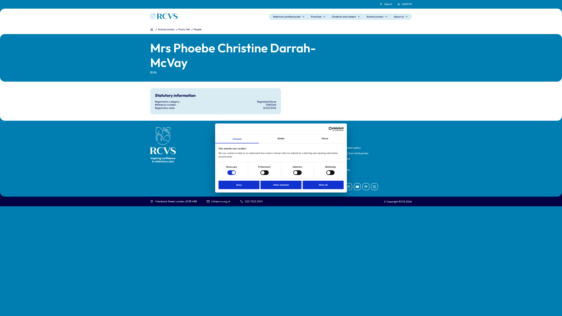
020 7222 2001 (254, 201)
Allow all (323, 185)
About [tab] (325, 138)
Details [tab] (281, 138)
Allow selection (281, 185)
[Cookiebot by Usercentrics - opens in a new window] (331, 129)
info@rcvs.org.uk (220, 201)
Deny (238, 185)
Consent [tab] (237, 139)
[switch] (264, 172)
